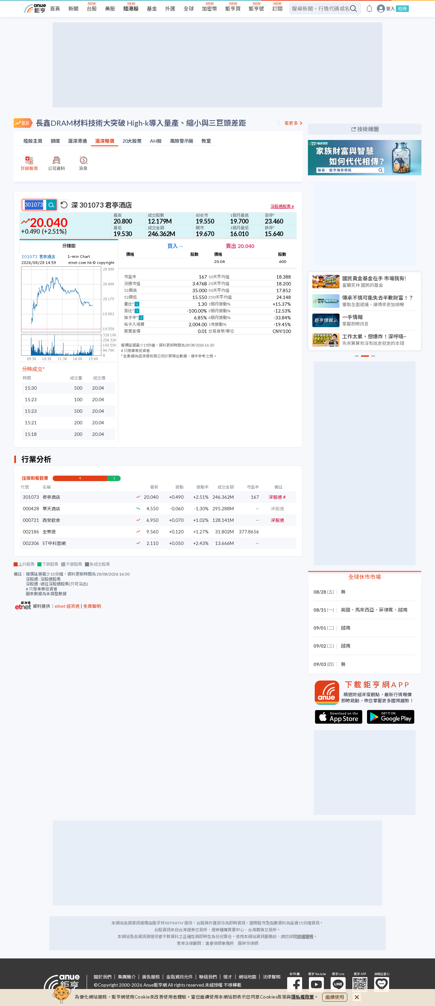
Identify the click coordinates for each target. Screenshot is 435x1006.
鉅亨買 (233, 8)
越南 (402, 610)
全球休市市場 (364, 576)
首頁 (55, 8)
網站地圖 (247, 977)
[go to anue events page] (369, 8)
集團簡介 (127, 977)
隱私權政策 (302, 997)
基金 (152, 8)
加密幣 (209, 8)
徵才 (227, 977)
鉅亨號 (256, 8)
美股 (110, 8)
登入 (390, 8)
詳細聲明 (305, 936)
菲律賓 (386, 610)
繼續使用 (334, 997)
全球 (189, 8)
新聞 (73, 8)
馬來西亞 (364, 610)
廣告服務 (151, 977)
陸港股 (131, 8)
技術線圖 (368, 129)
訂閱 (277, 8)
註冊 (402, 8)
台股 (92, 8)
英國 (345, 610)
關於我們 (102, 977)
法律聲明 (271, 977)
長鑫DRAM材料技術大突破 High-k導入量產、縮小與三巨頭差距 (141, 122)
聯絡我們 (208, 977)
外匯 (170, 8)
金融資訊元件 (179, 977)
